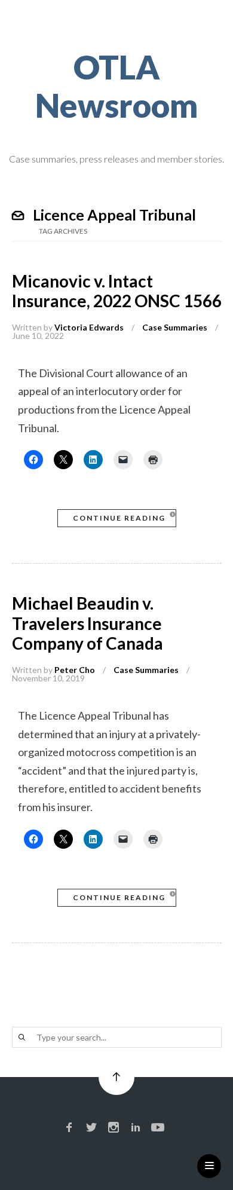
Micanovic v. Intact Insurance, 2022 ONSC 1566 (117, 291)
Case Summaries (174, 327)
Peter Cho (74, 670)
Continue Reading (119, 517)
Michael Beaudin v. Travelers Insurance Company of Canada (87, 623)
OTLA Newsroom (116, 86)
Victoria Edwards (89, 327)
